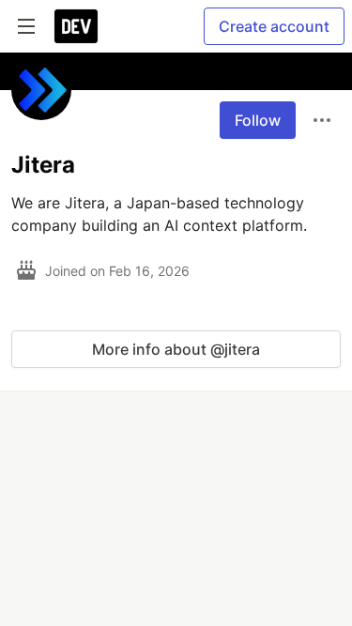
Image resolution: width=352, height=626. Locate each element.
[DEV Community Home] (76, 26)
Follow (258, 120)
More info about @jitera (176, 349)
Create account (274, 26)
